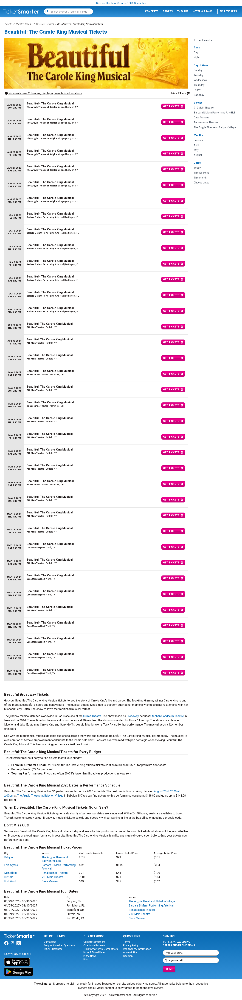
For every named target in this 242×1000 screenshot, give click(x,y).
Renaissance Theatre (55, 873)
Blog (85, 959)
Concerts (152, 11)
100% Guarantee (53, 949)
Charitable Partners (94, 945)
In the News (89, 956)
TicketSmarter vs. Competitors (100, 949)
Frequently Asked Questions (59, 945)
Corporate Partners (94, 941)
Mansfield (10, 873)
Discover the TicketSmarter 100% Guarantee (121, 3)
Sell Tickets (228, 11)
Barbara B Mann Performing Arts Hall (151, 905)
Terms (126, 941)
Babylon (9, 857)
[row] (96, 106)
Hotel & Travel (203, 11)
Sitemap (128, 956)
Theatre (182, 11)
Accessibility (130, 952)
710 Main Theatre (52, 877)
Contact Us (50, 941)
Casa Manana (50, 881)
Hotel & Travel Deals (94, 952)
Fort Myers (11, 865)
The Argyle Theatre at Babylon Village (40, 795)
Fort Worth (10, 881)
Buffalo (8, 877)
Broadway (133, 716)
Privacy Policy (130, 945)
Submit (169, 969)
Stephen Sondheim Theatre (167, 716)
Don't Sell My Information (137, 949)
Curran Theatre (92, 716)
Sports (168, 11)
